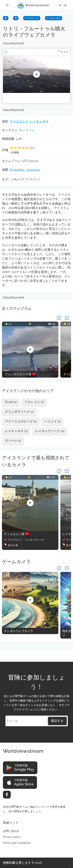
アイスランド (32, 18)
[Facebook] (7, 794)
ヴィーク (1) (13, 440)
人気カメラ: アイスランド (25, 179)
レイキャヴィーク (35, 539)
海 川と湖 (13, 545)
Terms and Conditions (17, 842)
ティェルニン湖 (16, 534)
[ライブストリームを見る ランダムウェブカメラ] (30, 627)
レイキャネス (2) (16, 431)
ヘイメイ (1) (52, 421)
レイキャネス (54, 18)
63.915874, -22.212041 (25, 170)
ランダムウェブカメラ (18, 631)
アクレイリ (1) (34, 402)
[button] (58, 317)
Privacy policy (12, 836)
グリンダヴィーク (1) (19, 412)
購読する (57, 721)
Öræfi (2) (11, 402)
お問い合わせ (11, 830)
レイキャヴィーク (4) (49, 431)
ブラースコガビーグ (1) (21, 421)
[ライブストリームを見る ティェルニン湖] (30, 530)
